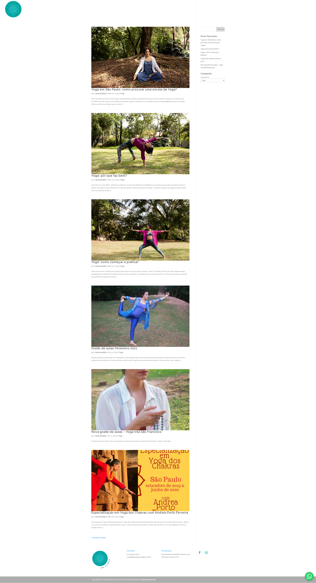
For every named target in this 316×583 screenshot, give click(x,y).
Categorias (205, 77)
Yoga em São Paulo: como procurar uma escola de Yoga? (134, 89)
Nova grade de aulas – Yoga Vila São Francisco (126, 432)
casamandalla (100, 93)
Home (274, 10)
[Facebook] (199, 553)
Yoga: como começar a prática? (115, 262)
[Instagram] (206, 553)
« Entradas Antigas (98, 538)
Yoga (291, 10)
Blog (310, 10)
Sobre (283, 10)
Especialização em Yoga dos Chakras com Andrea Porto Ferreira (139, 512)
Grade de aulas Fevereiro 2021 (114, 348)
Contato (301, 10)
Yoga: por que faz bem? (109, 175)
